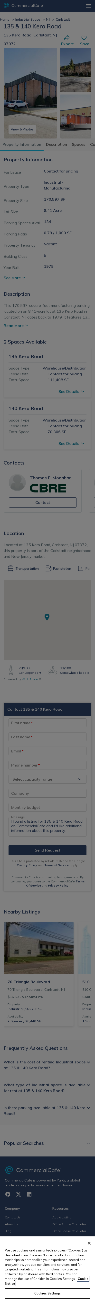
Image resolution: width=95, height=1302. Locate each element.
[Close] (89, 1243)
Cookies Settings (47, 1293)
